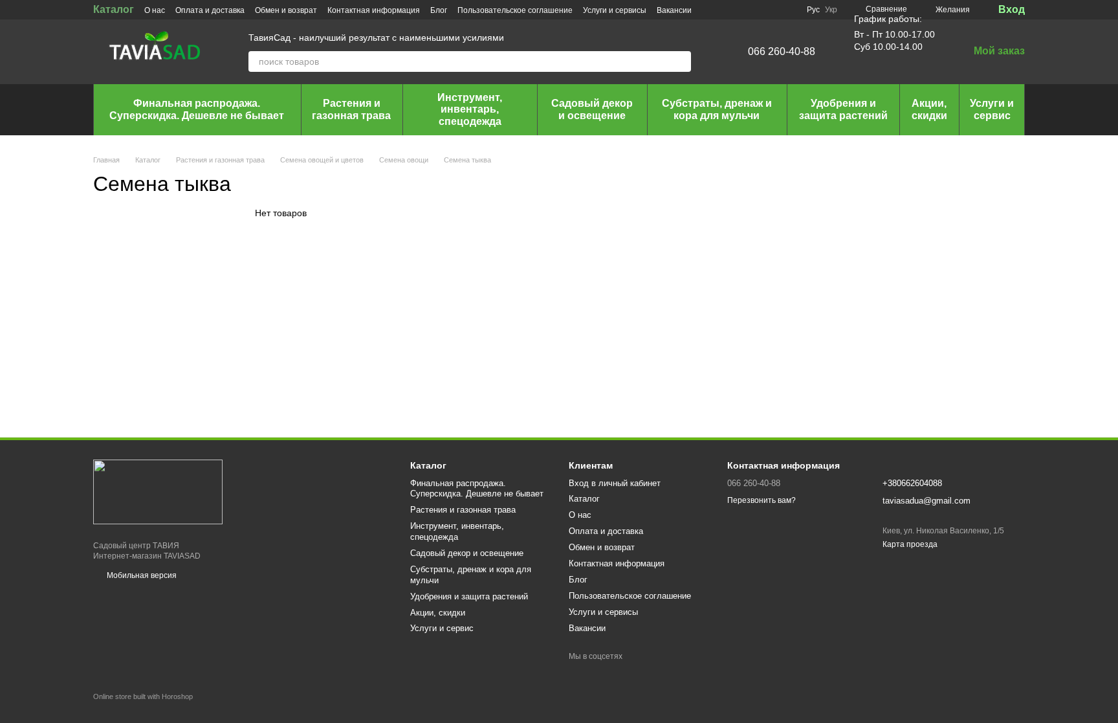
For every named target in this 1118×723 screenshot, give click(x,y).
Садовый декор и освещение (592, 109)
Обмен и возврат (286, 10)
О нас (154, 10)
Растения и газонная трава (351, 109)
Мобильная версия (141, 575)
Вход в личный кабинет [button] (615, 483)
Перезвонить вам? (761, 500)
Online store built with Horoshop (143, 696)
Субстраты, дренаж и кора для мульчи (717, 109)
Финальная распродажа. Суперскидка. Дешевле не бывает (196, 109)
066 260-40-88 (781, 51)
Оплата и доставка (210, 10)
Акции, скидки (929, 109)
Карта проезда (909, 544)
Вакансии (674, 10)
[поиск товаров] (680, 61)
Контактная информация (373, 10)
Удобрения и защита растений (843, 109)
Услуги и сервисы (614, 10)
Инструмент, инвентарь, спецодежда (469, 109)
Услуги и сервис (992, 109)
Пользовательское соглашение (515, 10)
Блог (438, 10)
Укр (831, 10)
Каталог (113, 9)
